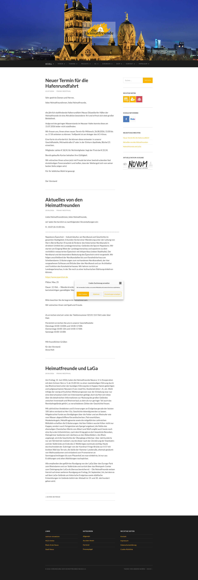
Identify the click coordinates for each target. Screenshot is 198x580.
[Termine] (126, 102)
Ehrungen (106, 64)
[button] (120, 283)
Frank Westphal (64, 91)
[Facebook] (126, 121)
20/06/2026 (49, 210)
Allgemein (86, 536)
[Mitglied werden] (133, 102)
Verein (60, 64)
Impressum (143, 64)
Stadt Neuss (49, 549)
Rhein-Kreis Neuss (52, 545)
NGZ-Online (49, 541)
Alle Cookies (83, 294)
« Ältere (52, 497)
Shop (118, 64)
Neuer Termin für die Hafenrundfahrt (66, 83)
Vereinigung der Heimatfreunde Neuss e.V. (68, 569)
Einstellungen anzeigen (112, 294)
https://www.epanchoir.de (56, 277)
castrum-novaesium (52, 536)
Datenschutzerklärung (128, 545)
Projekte (85, 64)
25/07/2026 (49, 91)
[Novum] (138, 169)
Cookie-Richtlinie (126, 549)
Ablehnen (96, 294)
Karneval (86, 545)
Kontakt (129, 64)
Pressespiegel (88, 549)
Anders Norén (139, 569)
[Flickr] (133, 121)
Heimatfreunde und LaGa (71, 368)
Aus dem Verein (88, 540)
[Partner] (139, 102)
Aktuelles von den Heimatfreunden (64, 202)
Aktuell (48, 64)
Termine (72, 64)
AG (95, 64)
